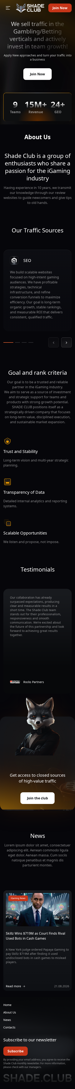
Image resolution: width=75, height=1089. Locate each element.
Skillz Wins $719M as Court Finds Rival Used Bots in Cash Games (35, 936)
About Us (9, 1012)
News (7, 1020)
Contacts (9, 1027)
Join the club (37, 798)
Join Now (60, 8)
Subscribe (16, 1051)
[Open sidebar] (7, 7)
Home (7, 1005)
